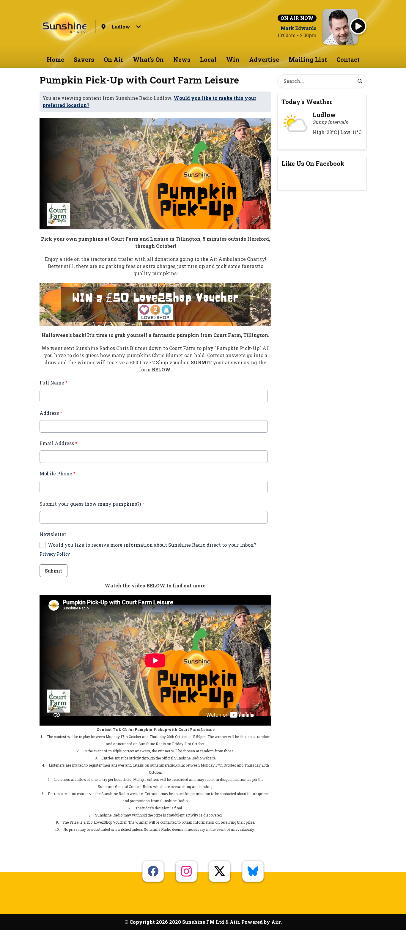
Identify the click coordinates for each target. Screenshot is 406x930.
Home (55, 59)
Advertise (264, 59)
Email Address (58, 443)
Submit (53, 571)
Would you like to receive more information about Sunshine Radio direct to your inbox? (152, 545)
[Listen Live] (358, 26)
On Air (113, 59)
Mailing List (308, 59)
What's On (148, 59)
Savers (84, 59)
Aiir (276, 922)
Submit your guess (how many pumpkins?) (92, 504)
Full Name (53, 382)
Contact (348, 59)
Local (208, 59)
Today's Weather (306, 101)
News (182, 59)
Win (233, 59)
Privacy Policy (55, 554)
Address (51, 413)
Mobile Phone (57, 473)
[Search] (359, 81)
